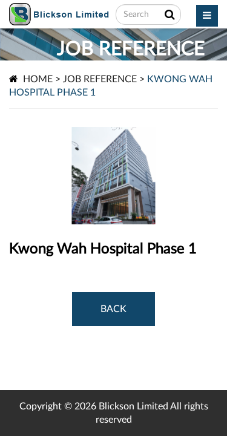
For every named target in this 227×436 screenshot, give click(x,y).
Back (113, 309)
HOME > (42, 79)
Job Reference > (104, 79)
